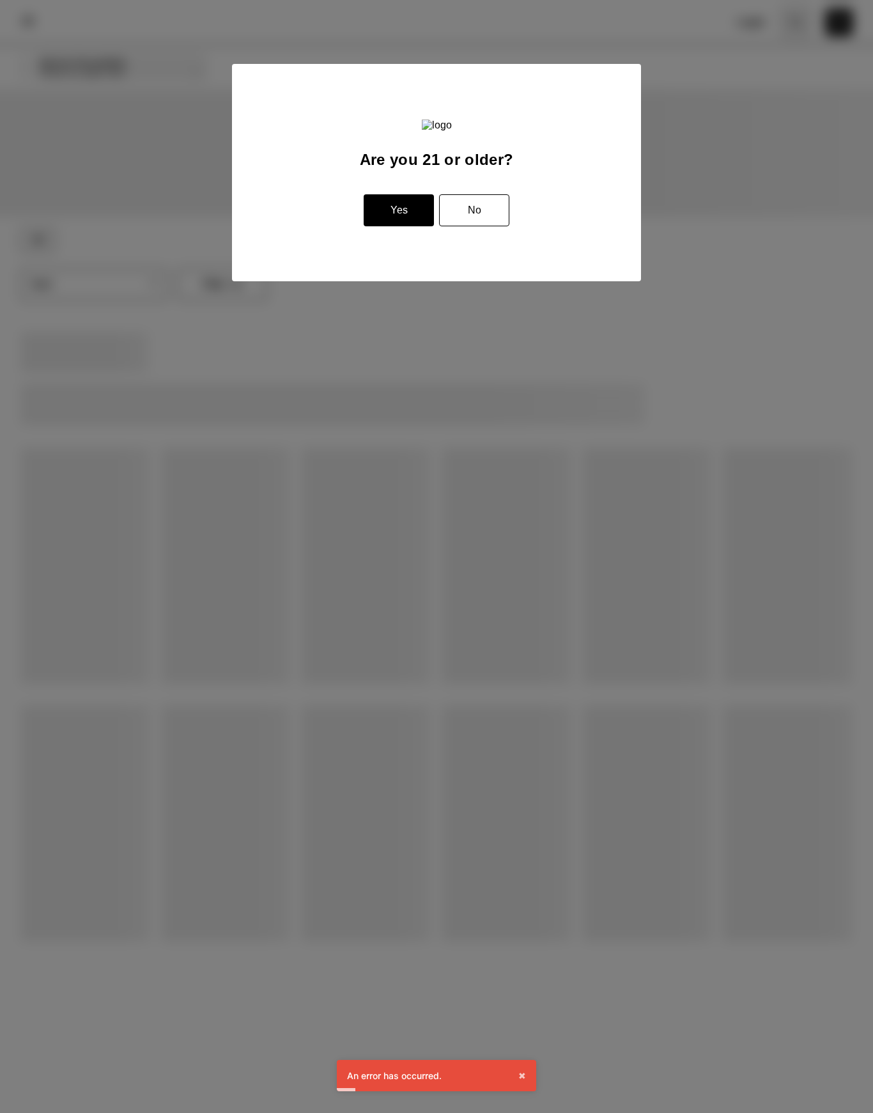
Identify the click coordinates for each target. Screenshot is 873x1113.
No (474, 210)
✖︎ (522, 1075)
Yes (399, 210)
